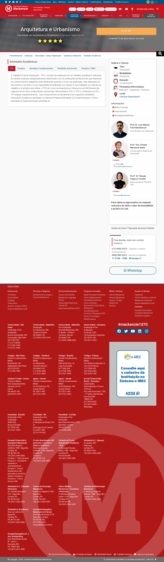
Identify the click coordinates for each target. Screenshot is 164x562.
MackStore (100, 9)
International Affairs (145, 9)
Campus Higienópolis (130, 96)
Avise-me (126, 31)
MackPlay (81, 9)
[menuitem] (43, 2)
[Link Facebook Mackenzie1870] (6, 2)
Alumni (72, 9)
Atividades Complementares (41, 68)
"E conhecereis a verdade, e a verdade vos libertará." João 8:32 (129, 559)
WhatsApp (134, 270)
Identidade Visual (104, 554)
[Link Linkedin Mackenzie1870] (17, 2)
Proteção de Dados (84, 554)
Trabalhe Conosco (124, 554)
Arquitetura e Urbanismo (50, 29)
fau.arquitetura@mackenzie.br (123, 166)
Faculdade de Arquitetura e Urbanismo (38, 35)
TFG (11, 68)
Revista (90, 9)
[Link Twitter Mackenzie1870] (9, 2)
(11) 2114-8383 (119, 164)
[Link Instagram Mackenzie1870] (20, 2)
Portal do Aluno (111, 9)
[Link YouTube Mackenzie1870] (13, 2)
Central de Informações (61, 554)
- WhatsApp (126, 258)
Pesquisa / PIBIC (88, 68)
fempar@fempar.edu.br (42, 525)
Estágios (21, 68)
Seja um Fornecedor (145, 554)
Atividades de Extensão (67, 68)
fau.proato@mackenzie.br (122, 195)
